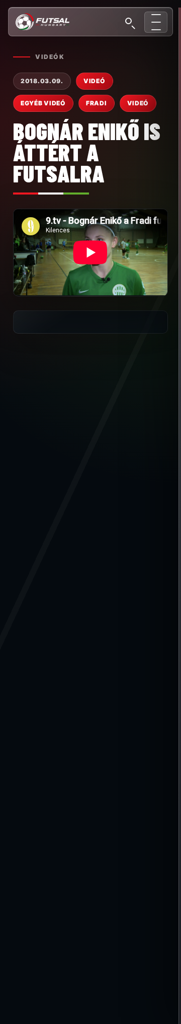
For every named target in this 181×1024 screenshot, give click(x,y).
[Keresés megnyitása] (129, 22)
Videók (49, 56)
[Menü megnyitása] (155, 22)
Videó (138, 103)
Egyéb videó (43, 103)
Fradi (96, 103)
